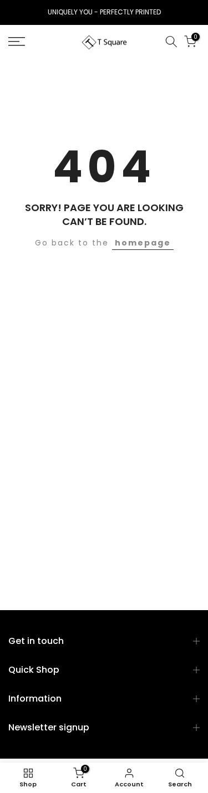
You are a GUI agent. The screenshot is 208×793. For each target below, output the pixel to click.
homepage (143, 242)
